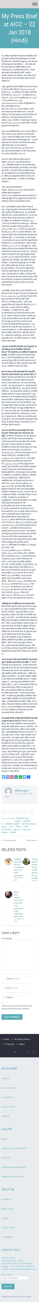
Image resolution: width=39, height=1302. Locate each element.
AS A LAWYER (7, 1097)
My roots (6, 1158)
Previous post (9, 840)
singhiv (13, 832)
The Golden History (22, 1039)
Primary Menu (34, 4)
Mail (12, 988)
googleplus (27, 1052)
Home (6, 1039)
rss (33, 1052)
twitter (14, 1052)
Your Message (7, 938)
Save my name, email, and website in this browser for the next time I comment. (17, 1007)
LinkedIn (25, 812)
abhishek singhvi (12, 824)
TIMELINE (5, 1116)
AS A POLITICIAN (8, 1107)
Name (13, 978)
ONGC (18, 826)
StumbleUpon (32, 812)
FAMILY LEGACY (8, 1209)
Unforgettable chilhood (13, 1177)
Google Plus (18, 812)
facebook (21, 1052)
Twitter (4, 812)
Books (4, 1139)
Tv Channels (9, 1044)
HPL (11, 826)
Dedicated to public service (14, 1148)
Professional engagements (14, 1167)
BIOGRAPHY (6, 1199)
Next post (31, 840)
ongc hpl (16, 829)
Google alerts (8, 1228)
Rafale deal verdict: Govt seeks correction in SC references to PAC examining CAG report (18, 904)
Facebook (11, 812)
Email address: (7, 1275)
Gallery (22, 1044)
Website (9, 997)
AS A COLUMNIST (8, 1088)
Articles (5, 1079)
